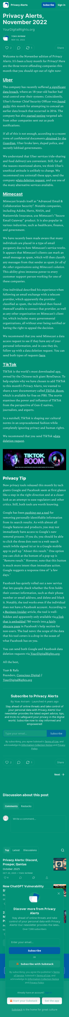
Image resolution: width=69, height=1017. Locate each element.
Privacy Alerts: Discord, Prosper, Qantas (20, 862)
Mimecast (13, 194)
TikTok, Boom (55, 391)
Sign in (61, 5)
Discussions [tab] (30, 850)
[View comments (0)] (18, 47)
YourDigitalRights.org (44, 654)
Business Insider (15, 612)
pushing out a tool (36, 512)
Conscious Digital (28, 675)
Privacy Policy (37, 982)
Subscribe (48, 5)
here (42, 355)
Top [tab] (7, 850)
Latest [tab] (16, 850)
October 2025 (11, 869)
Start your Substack (25, 1000)
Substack (17, 1009)
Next (57, 774)
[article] (34, 869)
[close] (59, 893)
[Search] (62, 850)
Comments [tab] (11, 806)
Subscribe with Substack (37, 964)
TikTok (9, 364)
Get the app (52, 1000)
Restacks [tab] (26, 806)
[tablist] (18, 806)
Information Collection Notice (43, 979)
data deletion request (31, 180)
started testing (35, 115)
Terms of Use (43, 975)
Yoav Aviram (18, 36)
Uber (8, 79)
